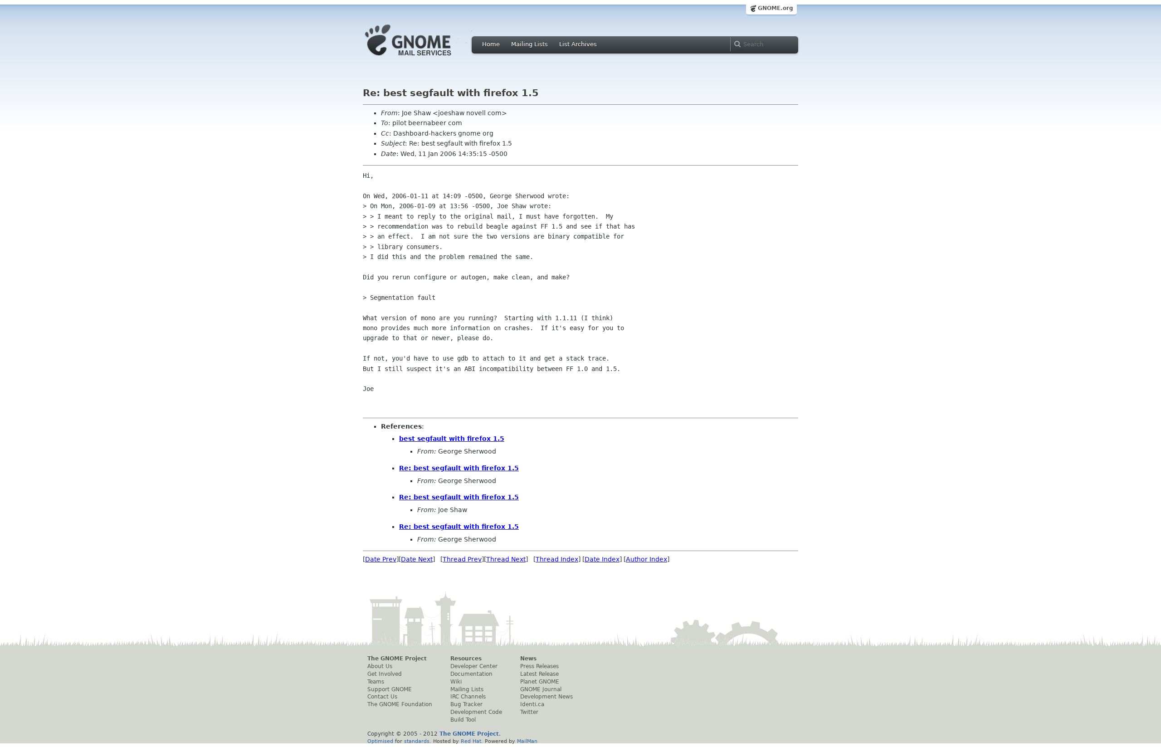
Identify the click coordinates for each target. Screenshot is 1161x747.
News (528, 658)
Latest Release (539, 674)
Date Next (417, 559)
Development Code (476, 712)
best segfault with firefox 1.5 (451, 438)
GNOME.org (775, 8)
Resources (466, 658)
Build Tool (463, 720)
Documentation (471, 674)
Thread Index (557, 559)
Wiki (456, 682)
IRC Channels (468, 696)
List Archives (578, 44)
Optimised (380, 741)
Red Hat (471, 741)
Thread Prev (462, 559)
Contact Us (382, 696)
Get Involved (384, 674)
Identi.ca (532, 704)
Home (491, 44)
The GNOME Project (397, 658)
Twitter (529, 712)
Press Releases (539, 666)
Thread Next (506, 559)
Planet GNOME (539, 682)
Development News (546, 696)
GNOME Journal (540, 689)
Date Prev (380, 559)
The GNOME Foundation (399, 704)
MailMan (527, 741)
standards (416, 741)
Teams (375, 682)
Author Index (646, 559)
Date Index (602, 559)
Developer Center (474, 666)
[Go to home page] (421, 58)
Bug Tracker (466, 704)
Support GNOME (389, 689)
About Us (379, 666)
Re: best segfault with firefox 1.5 (459, 468)
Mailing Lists (529, 44)
